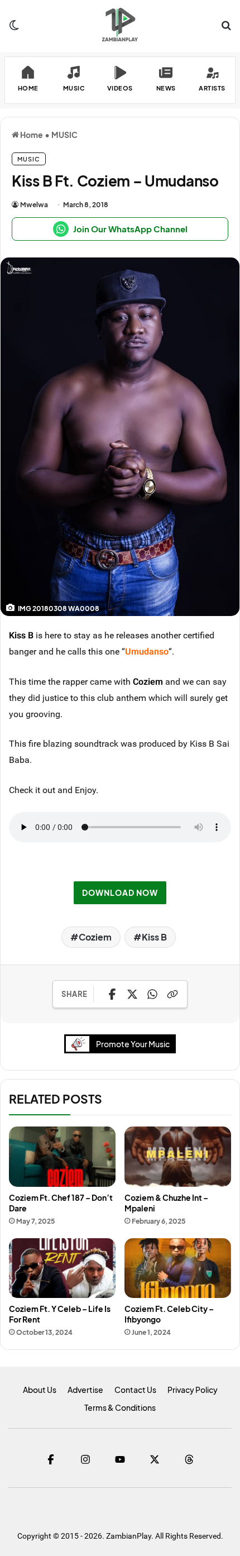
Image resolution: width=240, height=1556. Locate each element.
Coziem (148, 681)
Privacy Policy (192, 1390)
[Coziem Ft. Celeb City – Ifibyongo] (177, 1268)
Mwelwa (34, 205)
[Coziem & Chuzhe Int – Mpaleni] (177, 1157)
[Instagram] (85, 1459)
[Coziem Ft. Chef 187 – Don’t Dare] (62, 1157)
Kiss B (21, 635)
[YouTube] (120, 1459)
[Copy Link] (172, 994)
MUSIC (64, 135)
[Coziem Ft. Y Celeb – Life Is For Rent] (62, 1268)
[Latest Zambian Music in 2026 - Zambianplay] (119, 24)
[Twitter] (155, 1459)
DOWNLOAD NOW (120, 892)
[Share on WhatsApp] (152, 994)
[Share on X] (132, 994)
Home (31, 135)
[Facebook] (51, 1459)
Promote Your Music (133, 1044)
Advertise (85, 1390)
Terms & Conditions (120, 1407)
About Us (39, 1390)
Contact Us (135, 1390)
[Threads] (189, 1459)
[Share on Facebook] (112, 994)
